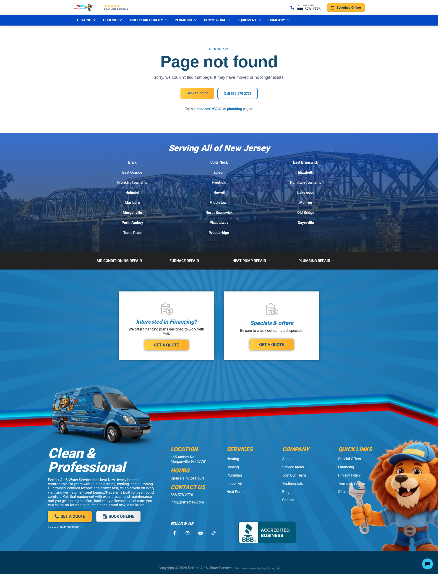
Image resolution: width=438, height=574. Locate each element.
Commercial (215, 20)
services (203, 109)
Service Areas (293, 467)
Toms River (132, 233)
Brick (132, 162)
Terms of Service (351, 483)
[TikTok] (213, 533)
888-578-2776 (182, 495)
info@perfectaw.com (187, 502)
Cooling (110, 20)
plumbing (234, 109)
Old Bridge (305, 212)
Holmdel (132, 192)
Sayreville (306, 222)
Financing (346, 467)
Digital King (268, 568)
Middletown (219, 202)
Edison (219, 172)
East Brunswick (305, 162)
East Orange (132, 172)
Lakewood (305, 192)
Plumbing (183, 20)
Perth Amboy (132, 222)
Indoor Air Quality (146, 20)
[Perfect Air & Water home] (83, 7)
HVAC (216, 109)
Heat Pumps (236, 492)
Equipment (247, 20)
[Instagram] (187, 533)
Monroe (305, 202)
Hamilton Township (305, 182)
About (287, 459)
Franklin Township (132, 182)
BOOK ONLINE (121, 516)
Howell (219, 192)
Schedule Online (348, 7)
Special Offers (349, 459)
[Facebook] (174, 533)
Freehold (219, 182)
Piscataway (219, 222)
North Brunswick (219, 212)
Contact (288, 500)
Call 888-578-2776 (237, 93)
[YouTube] (200, 533)
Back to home (197, 93)
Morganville (132, 212)
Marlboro (132, 202)
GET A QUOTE (166, 345)
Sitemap (345, 492)
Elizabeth (305, 172)
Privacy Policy (349, 475)
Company (277, 20)
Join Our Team (294, 475)
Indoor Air (234, 483)
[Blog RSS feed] (278, 568)
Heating (84, 20)
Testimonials (292, 483)
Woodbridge (219, 233)
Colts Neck (219, 162)
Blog (285, 492)
